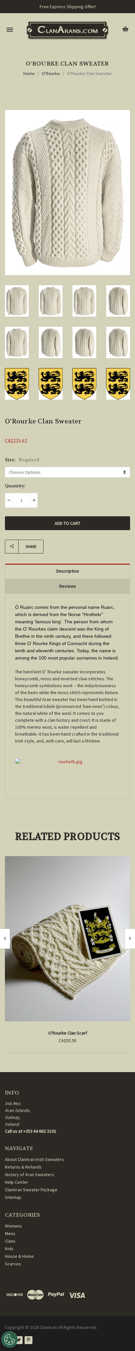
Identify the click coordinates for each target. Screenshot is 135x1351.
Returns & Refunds (23, 1167)
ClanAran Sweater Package (31, 1190)
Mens (10, 1233)
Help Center (16, 1182)
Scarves (13, 1264)
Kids (9, 1249)
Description (67, 571)
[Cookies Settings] (9, 1339)
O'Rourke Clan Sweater (89, 73)
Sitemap (13, 1197)
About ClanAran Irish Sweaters (34, 1159)
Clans (10, 1241)
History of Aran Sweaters (29, 1174)
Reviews (67, 586)
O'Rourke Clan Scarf (67, 1033)
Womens (13, 1226)
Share (31, 546)
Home (29, 73)
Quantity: (15, 486)
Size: (22, 460)
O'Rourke (51, 73)
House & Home (19, 1256)
